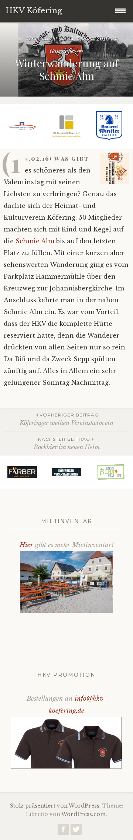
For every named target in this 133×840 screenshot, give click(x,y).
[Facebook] (63, 831)
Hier (26, 545)
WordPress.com (83, 814)
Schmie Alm (36, 241)
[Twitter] (76, 831)
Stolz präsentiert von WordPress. (55, 805)
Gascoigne (62, 51)
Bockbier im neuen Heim (67, 443)
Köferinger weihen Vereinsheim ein (66, 419)
